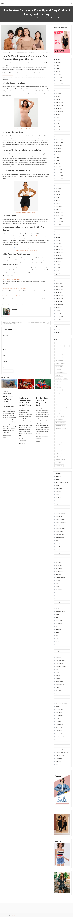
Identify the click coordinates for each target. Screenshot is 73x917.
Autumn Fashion (59, 345)
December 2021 (59, 212)
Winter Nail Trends (60, 755)
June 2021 (58, 231)
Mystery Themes (15, 915)
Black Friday (58, 491)
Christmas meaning (60, 519)
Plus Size (58, 641)
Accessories (58, 476)
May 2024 (58, 123)
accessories (58, 343)
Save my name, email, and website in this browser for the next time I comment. (23, 367)
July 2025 (58, 96)
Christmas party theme (61, 522)
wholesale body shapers (61, 453)
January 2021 (59, 246)
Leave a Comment (45, 52)
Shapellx (57, 812)
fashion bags (59, 543)
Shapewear (21, 52)
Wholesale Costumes (60, 746)
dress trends (58, 378)
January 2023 (59, 172)
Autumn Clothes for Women (62, 482)
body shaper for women (61, 372)
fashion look (58, 559)
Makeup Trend (59, 413)
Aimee (34, 52)
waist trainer (58, 739)
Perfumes (58, 638)
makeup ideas (65, 407)
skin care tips (58, 439)
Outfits (57, 632)
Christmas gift (59, 516)
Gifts (57, 583)
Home (2, 3)
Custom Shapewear (60, 528)
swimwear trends (60, 709)
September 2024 (59, 111)
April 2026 (58, 71)
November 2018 (59, 298)
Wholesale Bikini (59, 743)
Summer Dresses (60, 697)
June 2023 (58, 157)
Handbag (58, 602)
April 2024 (58, 126)
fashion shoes (59, 562)
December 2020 (59, 249)
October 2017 (59, 313)
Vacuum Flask (59, 733)
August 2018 (58, 307)
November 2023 (59, 142)
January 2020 (59, 283)
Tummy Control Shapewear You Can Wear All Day (14, 288)
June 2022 (58, 194)
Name (4, 349)
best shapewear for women (61, 357)
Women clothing (59, 465)
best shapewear (59, 351)
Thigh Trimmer (59, 712)
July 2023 (58, 154)
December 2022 (59, 175)
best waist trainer (59, 360)
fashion (65, 378)
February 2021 (59, 243)
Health (57, 605)
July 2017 (58, 323)
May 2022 (58, 197)
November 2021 (59, 215)
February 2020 (59, 280)
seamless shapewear (10, 304)
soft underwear (59, 681)
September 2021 (59, 221)
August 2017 (58, 319)
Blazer (57, 494)
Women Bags (59, 758)
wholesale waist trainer (60, 459)
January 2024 (59, 136)
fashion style (58, 387)
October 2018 (59, 301)
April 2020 (58, 274)
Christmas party (59, 375)
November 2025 (59, 87)
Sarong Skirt (58, 651)
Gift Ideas (58, 580)
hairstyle (57, 407)
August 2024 (58, 114)
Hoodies (57, 608)
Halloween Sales (59, 599)
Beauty (67, 345)
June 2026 (58, 65)
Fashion (9, 393)
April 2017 (58, 326)
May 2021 (58, 234)
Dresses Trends (59, 531)
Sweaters (58, 706)
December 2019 (59, 286)
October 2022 (59, 182)
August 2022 (58, 188)
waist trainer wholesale (60, 450)
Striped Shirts (59, 690)
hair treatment (59, 589)
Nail (56, 626)
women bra (58, 761)
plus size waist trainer (60, 422)
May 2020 (58, 270)
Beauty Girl (58, 348)
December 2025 (59, 84)
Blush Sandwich (59, 497)
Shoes (57, 669)
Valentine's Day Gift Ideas (61, 736)
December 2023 (59, 139)
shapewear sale (23, 440)
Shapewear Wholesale (61, 666)
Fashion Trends (59, 565)
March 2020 (58, 277)
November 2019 (59, 289)
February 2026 (59, 77)
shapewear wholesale (60, 436)
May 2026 (58, 68)
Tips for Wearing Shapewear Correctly (11, 279)
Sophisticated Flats (60, 684)
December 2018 (59, 295)
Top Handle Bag (59, 715)
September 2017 (59, 316)
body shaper (58, 369)
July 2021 (58, 228)
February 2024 (59, 133)
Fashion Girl (58, 549)
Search (68, 3)
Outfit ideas (58, 629)
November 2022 (59, 179)
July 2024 (58, 117)
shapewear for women (60, 433)
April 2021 (58, 237)
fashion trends (59, 396)
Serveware (58, 654)
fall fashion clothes (60, 537)
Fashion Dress (59, 546)
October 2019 (59, 292)
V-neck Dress (59, 730)
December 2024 (59, 102)
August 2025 (58, 93)
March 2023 (58, 166)
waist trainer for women (60, 447)
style (57, 694)
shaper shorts (26, 438)
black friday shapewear (60, 363)
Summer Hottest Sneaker (61, 703)
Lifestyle (58, 614)
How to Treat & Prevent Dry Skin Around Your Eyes (39, 323)
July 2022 (58, 191)
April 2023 (58, 163)
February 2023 (59, 169)
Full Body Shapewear (60, 577)
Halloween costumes (60, 595)
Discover (5, 440)
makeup (57, 617)
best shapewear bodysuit (61, 354)
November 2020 (59, 252)
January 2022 (59, 209)
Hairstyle (58, 592)
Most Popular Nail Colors (61, 416)
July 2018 (58, 310)
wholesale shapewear (60, 456)
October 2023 (59, 145)
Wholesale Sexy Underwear (62, 752)
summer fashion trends (61, 700)
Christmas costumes (60, 510)
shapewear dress (59, 663)
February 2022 (59, 206)
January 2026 (59, 80)
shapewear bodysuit (60, 660)
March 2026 (58, 74)
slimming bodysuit (59, 442)
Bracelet (57, 507)
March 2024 (58, 129)
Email (4, 355)
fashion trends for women (61, 399)
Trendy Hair (58, 721)
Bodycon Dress (59, 500)
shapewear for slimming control (22, 304)
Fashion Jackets (59, 556)
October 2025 (59, 90)
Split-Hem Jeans (59, 687)
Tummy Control (27, 52)
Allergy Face (58, 479)
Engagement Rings (60, 534)
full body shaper (59, 404)
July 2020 (58, 264)
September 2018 (59, 304)
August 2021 (58, 224)
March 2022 (58, 203)
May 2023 (58, 160)
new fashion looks (59, 419)
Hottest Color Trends (60, 611)
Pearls (57, 635)
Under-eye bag (59, 727)
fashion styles (58, 390)
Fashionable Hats (59, 571)
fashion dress (58, 381)
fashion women (59, 402)
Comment (5, 335)
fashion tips (58, 393)
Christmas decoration (60, 513)
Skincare (58, 678)
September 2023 (59, 148)
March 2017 (58, 329)
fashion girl (58, 384)
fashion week (59, 568)
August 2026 (58, 62)
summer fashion (59, 444)
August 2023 (58, 151)
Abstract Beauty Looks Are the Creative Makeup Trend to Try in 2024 (12, 323)
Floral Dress (58, 574)
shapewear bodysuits (60, 425)
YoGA (57, 764)
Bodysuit (16, 52)
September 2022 (59, 185)
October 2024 (59, 108)
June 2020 (58, 267)
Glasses (57, 586)
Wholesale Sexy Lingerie (61, 749)
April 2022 (58, 200)
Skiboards (58, 675)
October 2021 (59, 218)
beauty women (59, 488)
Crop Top (58, 525)
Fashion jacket (59, 553)
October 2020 (59, 255)
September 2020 (59, 258)
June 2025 (58, 99)
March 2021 (58, 240)
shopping (58, 672)
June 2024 (58, 120)
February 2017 (59, 332)
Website (5, 361)
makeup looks (59, 410)
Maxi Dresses (59, 623)
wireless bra (58, 462)
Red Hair (57, 648)
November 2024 (59, 105)
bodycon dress (59, 366)
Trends (57, 718)
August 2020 (58, 261)
